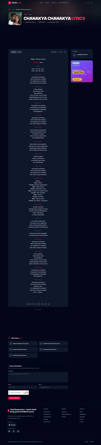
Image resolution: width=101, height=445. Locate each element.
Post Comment (14, 398)
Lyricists (54, 2)
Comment (11, 371)
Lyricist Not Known (30, 22)
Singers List (64, 411)
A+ (55, 52)
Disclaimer (82, 416)
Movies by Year (47, 414)
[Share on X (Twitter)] (42, 304)
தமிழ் (19, 52)
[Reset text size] (54, 52)
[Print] (64, 52)
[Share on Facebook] (38, 304)
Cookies (91, 441)
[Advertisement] (50, 37)
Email (41, 384)
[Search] (91, 3)
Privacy (81, 419)
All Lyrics (64, 416)
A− (51, 51)
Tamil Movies (47, 411)
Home (41, 2)
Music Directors (63, 2)
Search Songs (47, 421)
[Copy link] (48, 304)
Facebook (13, 424)
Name (10, 384)
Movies (47, 2)
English (13, 52)
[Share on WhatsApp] (45, 304)
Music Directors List (66, 414)
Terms (86, 441)
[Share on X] (13, 431)
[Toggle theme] (88, 3)
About (81, 411)
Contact (82, 421)
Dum (13, 9)
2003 (30, 14)
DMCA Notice (83, 414)
